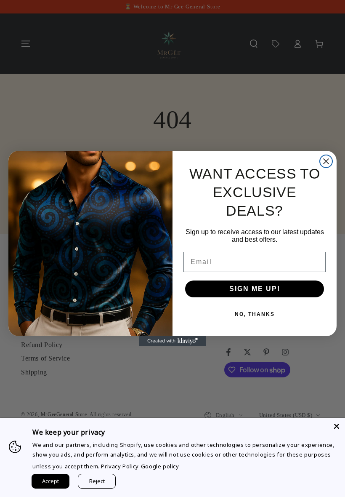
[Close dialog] (326, 161)
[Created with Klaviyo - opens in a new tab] (172, 341)
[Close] (336, 426)
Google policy (160, 466)
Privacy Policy (119, 466)
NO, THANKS (255, 314)
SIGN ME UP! (254, 288)
